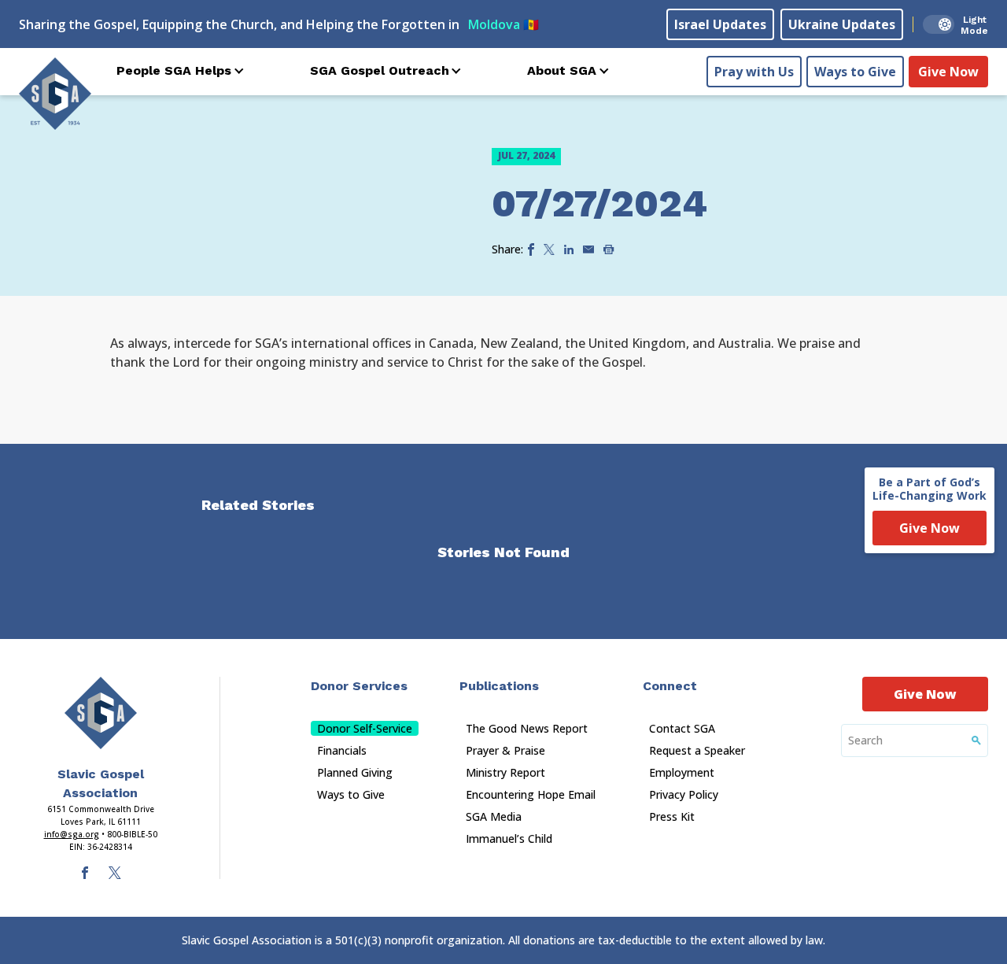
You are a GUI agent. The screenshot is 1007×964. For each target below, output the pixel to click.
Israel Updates (720, 24)
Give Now (948, 71)
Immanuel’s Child (509, 838)
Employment (681, 772)
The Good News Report (527, 728)
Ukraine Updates (841, 24)
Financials (342, 750)
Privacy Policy (683, 794)
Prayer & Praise (505, 750)
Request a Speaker (697, 750)
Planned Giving (355, 772)
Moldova (503, 24)
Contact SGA (682, 728)
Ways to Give (855, 71)
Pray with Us (754, 71)
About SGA (561, 70)
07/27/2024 (599, 203)
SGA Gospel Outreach (379, 70)
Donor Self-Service (364, 728)
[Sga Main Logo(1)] (101, 713)
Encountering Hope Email (531, 794)
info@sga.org (71, 834)
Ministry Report (505, 772)
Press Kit (672, 816)
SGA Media (494, 816)
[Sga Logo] (55, 93)
